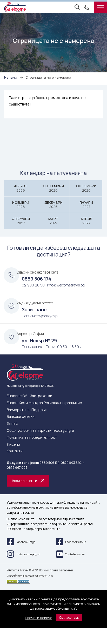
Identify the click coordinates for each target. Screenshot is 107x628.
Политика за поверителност (32, 437)
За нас (12, 423)
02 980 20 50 (33, 285)
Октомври (86, 188)
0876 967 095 (17, 467)
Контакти (15, 451)
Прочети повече (38, 617)
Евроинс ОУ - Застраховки (29, 396)
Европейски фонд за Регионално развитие (44, 403)
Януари (86, 204)
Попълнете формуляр (39, 315)
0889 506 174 (36, 279)
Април (86, 220)
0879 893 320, (71, 462)
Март (53, 220)
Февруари (21, 220)
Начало (10, 77)
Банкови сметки (21, 416)
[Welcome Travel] (15, 7)
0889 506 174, (49, 462)
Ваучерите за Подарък (27, 410)
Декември (53, 204)
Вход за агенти (24, 480)
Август (21, 188)
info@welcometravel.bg (66, 285)
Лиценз (13, 444)
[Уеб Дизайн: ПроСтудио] (53, 581)
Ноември (20, 204)
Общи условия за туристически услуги (40, 430)
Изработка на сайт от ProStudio (30, 576)
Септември (53, 188)
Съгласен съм (69, 617)
